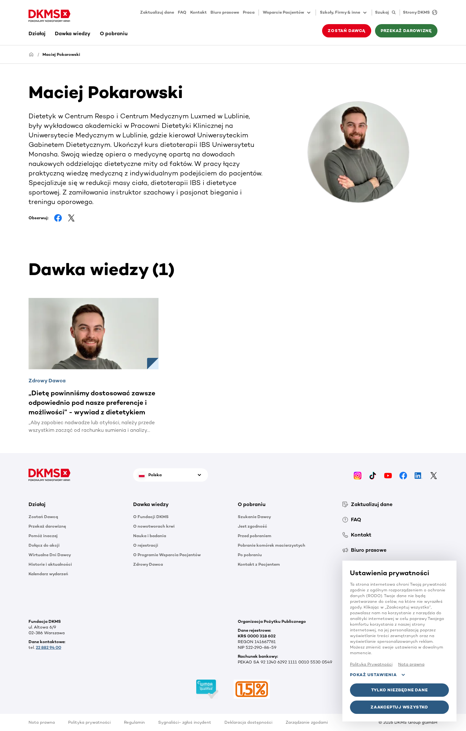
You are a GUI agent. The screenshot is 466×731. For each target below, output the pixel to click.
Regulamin (134, 722)
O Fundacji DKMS (151, 516)
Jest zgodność (252, 526)
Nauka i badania (149, 535)
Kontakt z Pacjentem (259, 564)
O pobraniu (114, 33)
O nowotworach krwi (154, 526)
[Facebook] (403, 475)
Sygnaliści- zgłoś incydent (184, 722)
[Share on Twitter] (71, 218)
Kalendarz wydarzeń (48, 573)
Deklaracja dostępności (248, 722)
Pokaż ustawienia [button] (373, 674)
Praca (249, 12)
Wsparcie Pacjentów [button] (283, 12)
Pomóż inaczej (43, 535)
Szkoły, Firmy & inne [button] (340, 12)
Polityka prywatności (89, 722)
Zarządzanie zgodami (307, 722)
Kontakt (198, 12)
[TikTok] (373, 475)
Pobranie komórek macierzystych (271, 545)
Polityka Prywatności (371, 664)
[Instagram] (357, 475)
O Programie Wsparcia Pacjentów (167, 554)
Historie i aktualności (50, 564)
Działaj (37, 33)
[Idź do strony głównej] (49, 16)
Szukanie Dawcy (254, 516)
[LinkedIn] (418, 475)
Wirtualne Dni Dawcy (50, 554)
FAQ (182, 12)
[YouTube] (388, 475)
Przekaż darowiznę (47, 526)
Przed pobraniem (254, 535)
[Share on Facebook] (58, 218)
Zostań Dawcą (43, 516)
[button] (76, 504)
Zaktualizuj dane (157, 12)
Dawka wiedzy (72, 33)
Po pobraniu (250, 554)
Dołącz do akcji (44, 545)
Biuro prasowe (224, 12)
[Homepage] (31, 54)
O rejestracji (145, 545)
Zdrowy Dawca (148, 564)
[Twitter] (433, 475)
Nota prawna (42, 722)
